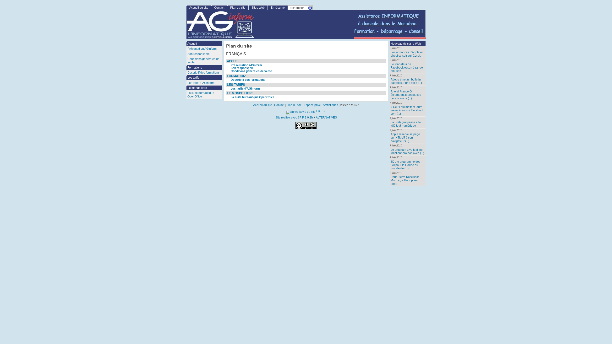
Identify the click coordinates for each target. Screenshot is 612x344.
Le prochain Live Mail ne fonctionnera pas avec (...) (407, 151)
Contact (219, 7)
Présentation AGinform (246, 65)
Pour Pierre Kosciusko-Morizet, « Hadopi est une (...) (406, 180)
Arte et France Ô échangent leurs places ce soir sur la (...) (406, 95)
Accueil (233, 61)
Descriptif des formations (248, 79)
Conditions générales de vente (251, 71)
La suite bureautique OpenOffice (252, 97)
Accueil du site (198, 7)
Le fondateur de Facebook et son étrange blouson (407, 68)
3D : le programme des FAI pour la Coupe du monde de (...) (405, 165)
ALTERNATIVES (326, 117)
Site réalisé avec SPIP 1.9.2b (294, 117)
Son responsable (242, 68)
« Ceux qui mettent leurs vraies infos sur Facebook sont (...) (407, 110)
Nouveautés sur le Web (406, 43)
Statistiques (330, 105)
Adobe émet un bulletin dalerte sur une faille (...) (406, 81)
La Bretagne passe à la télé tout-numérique (406, 124)
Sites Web (258, 7)
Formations (237, 76)
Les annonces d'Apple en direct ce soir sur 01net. (407, 54)
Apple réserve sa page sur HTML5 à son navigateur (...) (405, 138)
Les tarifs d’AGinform (245, 88)
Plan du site (238, 7)
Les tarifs (236, 84)
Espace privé (312, 105)
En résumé (278, 7)
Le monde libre (240, 93)
